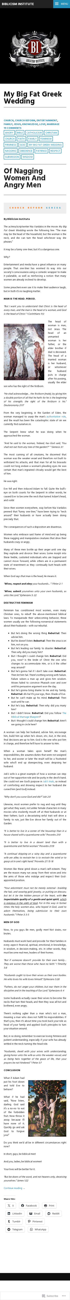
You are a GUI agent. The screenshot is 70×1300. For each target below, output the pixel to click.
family (32, 139)
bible (20, 133)
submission (12, 157)
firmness (10, 145)
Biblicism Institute (18, 4)
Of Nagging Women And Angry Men (25, 178)
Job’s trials (48, 782)
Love (42, 124)
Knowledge (30, 124)
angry (9, 133)
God (22, 145)
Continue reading (14, 1188)
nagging (10, 151)
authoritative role (56, 417)
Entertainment (47, 121)
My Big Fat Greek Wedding (45, 145)
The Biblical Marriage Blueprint (38, 715)
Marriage (53, 124)
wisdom (28, 157)
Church (9, 121)
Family (8, 124)
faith (21, 139)
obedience (26, 151)
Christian (51, 133)
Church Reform (25, 121)
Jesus (17, 124)
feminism (46, 139)
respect (55, 151)
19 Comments (12, 128)
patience (41, 151)
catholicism (34, 133)
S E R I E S (53, 208)
